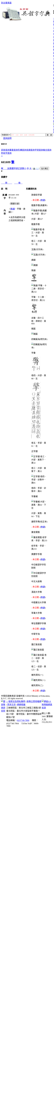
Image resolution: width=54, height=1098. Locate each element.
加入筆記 (44, 169)
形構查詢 (22, 150)
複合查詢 (47, 150)
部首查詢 (5, 150)
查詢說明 (7, 138)
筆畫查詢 (13, 150)
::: (2, 155)
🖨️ (34, 168)
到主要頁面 (6, 3)
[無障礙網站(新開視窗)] (47, 708)
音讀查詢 (30, 150)
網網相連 (21, 704)
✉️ (37, 168)
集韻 (13, 209)
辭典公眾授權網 (34, 701)
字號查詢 (39, 150)
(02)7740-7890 (23, 720)
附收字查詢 (6, 153)
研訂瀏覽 (20, 168)
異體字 (12, 168)
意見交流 (11, 704)
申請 (43, 200)
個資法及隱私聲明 (16, 701)
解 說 (5, 168)
